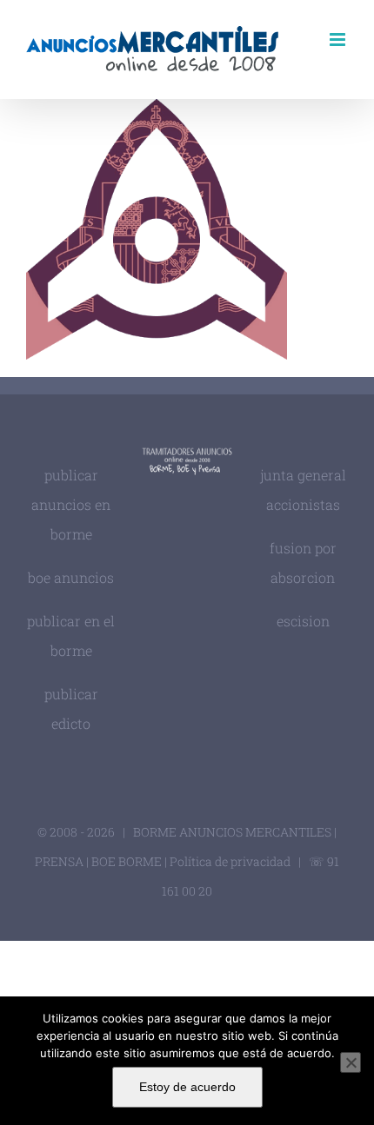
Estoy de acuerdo (187, 1087)
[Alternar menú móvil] (339, 39)
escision (303, 621)
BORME (140, 861)
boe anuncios (71, 577)
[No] (350, 1062)
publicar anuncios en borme (70, 504)
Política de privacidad (231, 861)
